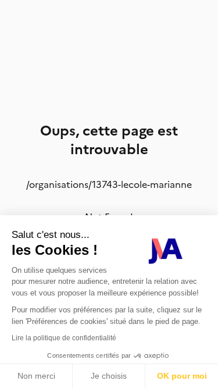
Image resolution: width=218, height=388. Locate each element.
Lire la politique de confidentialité (64, 338)
